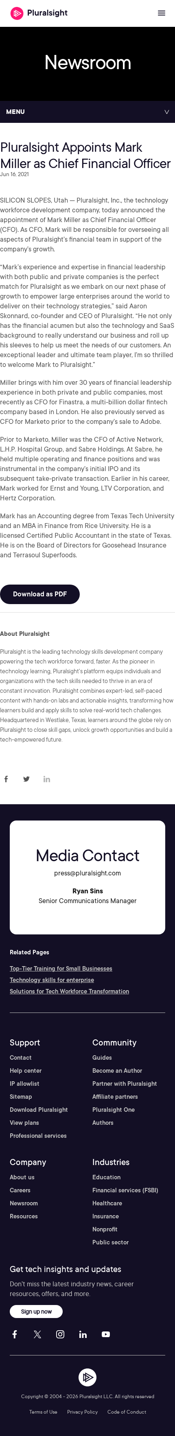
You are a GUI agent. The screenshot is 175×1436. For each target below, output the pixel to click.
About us (22, 1177)
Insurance (105, 1216)
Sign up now (36, 1311)
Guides (102, 1057)
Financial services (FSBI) (125, 1190)
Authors (103, 1123)
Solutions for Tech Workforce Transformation (69, 991)
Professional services (38, 1136)
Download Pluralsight (39, 1109)
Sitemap (21, 1096)
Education (106, 1177)
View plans (24, 1123)
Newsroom (24, 1203)
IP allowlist (24, 1083)
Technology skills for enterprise (52, 980)
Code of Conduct (126, 1411)
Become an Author (117, 1070)
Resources (24, 1216)
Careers (20, 1190)
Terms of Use (43, 1411)
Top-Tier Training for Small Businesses (61, 968)
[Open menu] (161, 13)
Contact (21, 1057)
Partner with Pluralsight (124, 1083)
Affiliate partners (115, 1096)
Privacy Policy (82, 1411)
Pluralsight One (113, 1109)
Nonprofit (105, 1229)
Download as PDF (40, 594)
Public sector (110, 1242)
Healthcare (107, 1203)
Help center (26, 1070)
